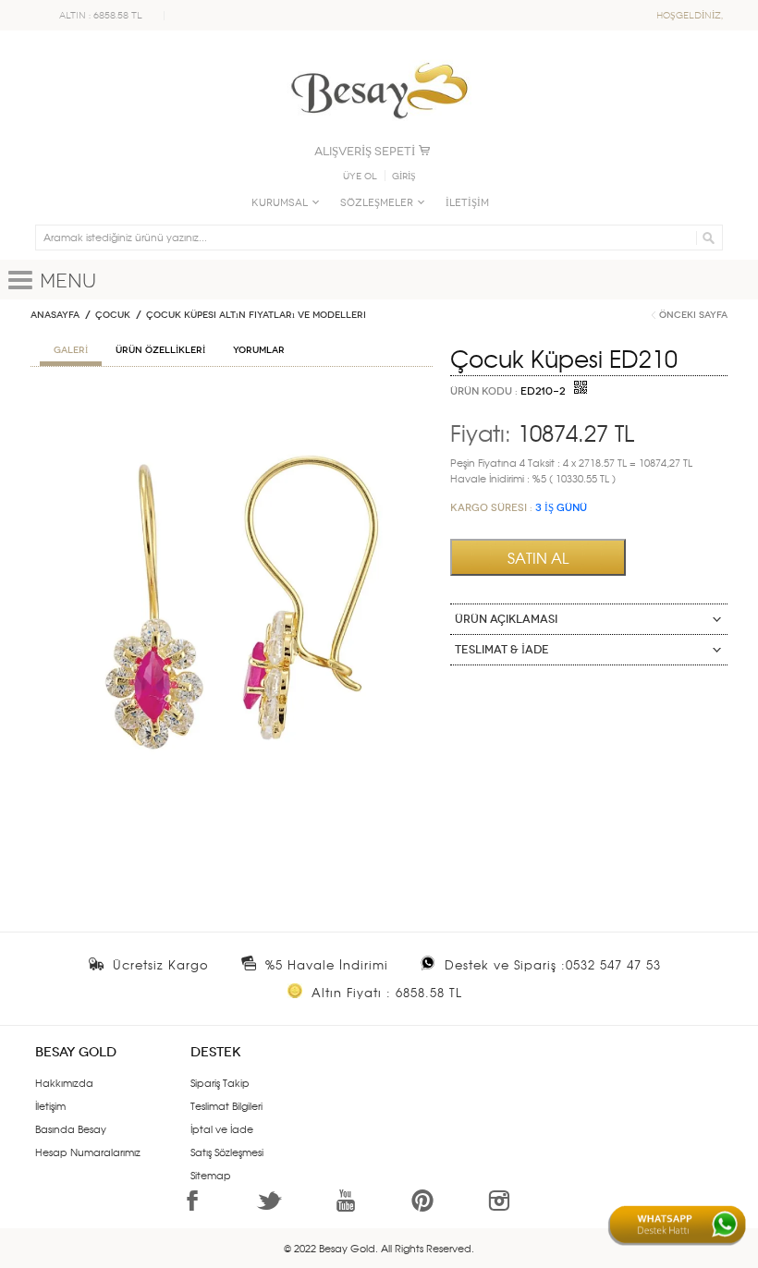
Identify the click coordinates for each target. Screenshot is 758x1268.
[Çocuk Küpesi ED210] (232, 402)
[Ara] (706, 238)
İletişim (50, 1105)
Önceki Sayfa (693, 315)
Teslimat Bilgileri (226, 1105)
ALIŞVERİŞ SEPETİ (364, 151)
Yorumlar (259, 350)
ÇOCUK (112, 315)
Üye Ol (360, 176)
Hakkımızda (64, 1082)
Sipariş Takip (220, 1082)
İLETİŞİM (467, 203)
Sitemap (210, 1174)
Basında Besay (70, 1128)
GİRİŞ (404, 176)
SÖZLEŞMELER (376, 203)
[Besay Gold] (379, 57)
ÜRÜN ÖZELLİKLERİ (160, 350)
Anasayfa (55, 315)
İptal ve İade (221, 1128)
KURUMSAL (279, 203)
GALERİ (71, 350)
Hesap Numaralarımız (88, 1151)
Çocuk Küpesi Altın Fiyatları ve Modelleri (256, 315)
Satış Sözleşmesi (226, 1151)
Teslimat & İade (502, 649)
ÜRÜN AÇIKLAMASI (506, 619)
